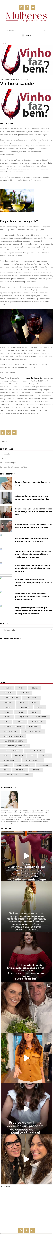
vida (27, 775)
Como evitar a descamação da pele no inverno (32, 483)
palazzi (45, 755)
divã (34, 702)
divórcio (7, 707)
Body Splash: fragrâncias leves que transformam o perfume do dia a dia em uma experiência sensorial (33, 611)
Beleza (34, 688)
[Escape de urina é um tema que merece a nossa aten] (26, 1159)
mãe (5, 755)
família (6, 712)
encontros (24, 707)
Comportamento (11, 697)
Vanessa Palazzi (10, 775)
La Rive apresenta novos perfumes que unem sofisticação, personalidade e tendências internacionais (33, 554)
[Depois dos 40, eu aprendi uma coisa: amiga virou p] (26, 1058)
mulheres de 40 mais (33, 731)
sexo (6, 770)
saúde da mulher (24, 765)
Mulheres (33, 726)
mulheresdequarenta (11, 79)
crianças (7, 702)
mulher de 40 (37, 722)
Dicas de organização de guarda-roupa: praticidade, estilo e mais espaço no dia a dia (33, 512)
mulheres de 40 (10, 731)
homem (34, 712)
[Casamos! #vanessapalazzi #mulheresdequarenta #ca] (26, 1007)
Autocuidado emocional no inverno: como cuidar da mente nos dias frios (32, 497)
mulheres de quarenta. (13, 741)
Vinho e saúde (17, 83)
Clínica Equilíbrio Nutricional (35, 399)
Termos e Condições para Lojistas (13, 467)
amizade (7, 688)
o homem (19, 755)
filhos (20, 712)
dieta (21, 702)
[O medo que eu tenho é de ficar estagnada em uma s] (26, 906)
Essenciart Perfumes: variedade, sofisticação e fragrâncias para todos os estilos (33, 582)
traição (36, 770)
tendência (20, 770)
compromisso (31, 697)
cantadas (25, 693)
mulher (20, 722)
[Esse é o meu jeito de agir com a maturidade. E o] (26, 957)
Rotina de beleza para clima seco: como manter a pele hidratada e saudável (33, 525)
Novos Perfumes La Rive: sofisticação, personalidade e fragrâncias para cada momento (32, 568)
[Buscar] (44, 30)
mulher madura (34, 751)
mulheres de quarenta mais (15, 746)
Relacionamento (10, 760)
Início (3, 43)
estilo (39, 707)
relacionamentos (33, 760)
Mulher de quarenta (12, 726)
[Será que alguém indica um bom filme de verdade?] (26, 1108)
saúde (6, 765)
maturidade (41, 717)
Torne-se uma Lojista (8, 463)
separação (44, 765)
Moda (6, 722)
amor (21, 688)
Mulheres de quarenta (13, 736)
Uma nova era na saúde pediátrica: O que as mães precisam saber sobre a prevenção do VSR (32, 597)
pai (32, 755)
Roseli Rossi (5, 378)
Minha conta (5, 454)
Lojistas (3, 458)
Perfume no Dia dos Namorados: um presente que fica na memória (31, 540)
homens (7, 717)
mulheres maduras (11, 751)
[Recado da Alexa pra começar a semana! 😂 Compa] (26, 856)
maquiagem (23, 717)
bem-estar (8, 693)
